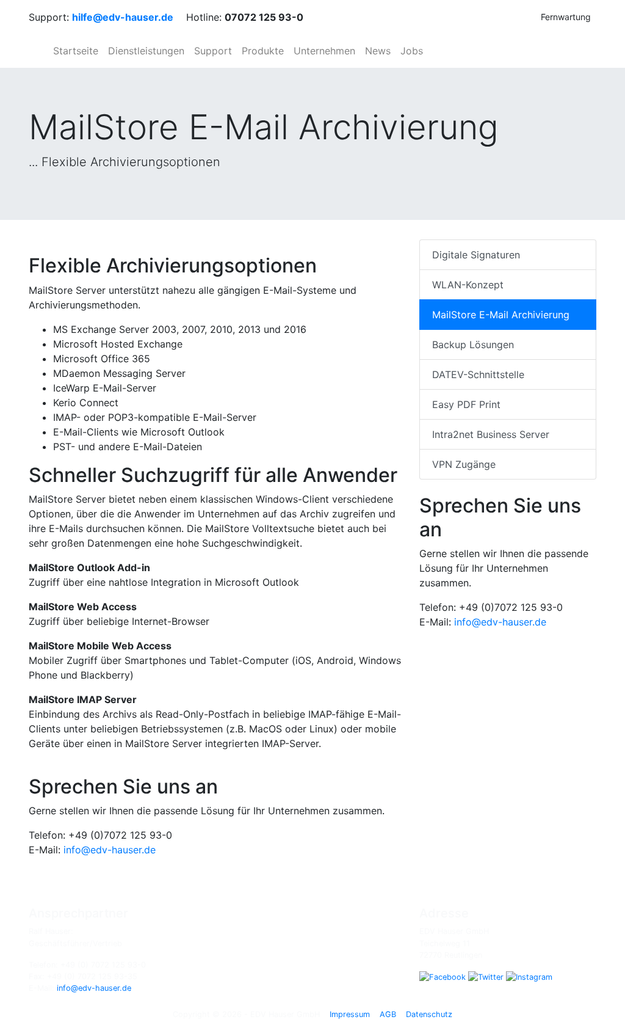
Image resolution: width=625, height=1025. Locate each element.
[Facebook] (442, 976)
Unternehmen (324, 51)
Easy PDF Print (466, 404)
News (378, 51)
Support (213, 51)
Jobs (411, 51)
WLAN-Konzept (468, 285)
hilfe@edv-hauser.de (122, 17)
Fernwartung (566, 17)
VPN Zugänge (464, 464)
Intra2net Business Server (490, 434)
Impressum (350, 1014)
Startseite (75, 51)
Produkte (263, 51)
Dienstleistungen (146, 51)
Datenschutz (429, 1014)
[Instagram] (529, 976)
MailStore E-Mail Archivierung (500, 314)
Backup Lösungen (473, 344)
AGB (388, 1014)
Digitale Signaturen (476, 255)
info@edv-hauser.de (109, 850)
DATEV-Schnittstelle (478, 374)
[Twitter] (486, 976)
